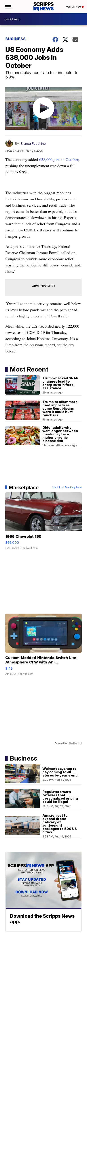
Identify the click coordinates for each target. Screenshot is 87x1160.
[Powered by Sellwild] (75, 743)
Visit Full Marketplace (67, 487)
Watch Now (74, 7)
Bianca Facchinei (33, 143)
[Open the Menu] (7, 6)
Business (15, 39)
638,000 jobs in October (58, 159)
